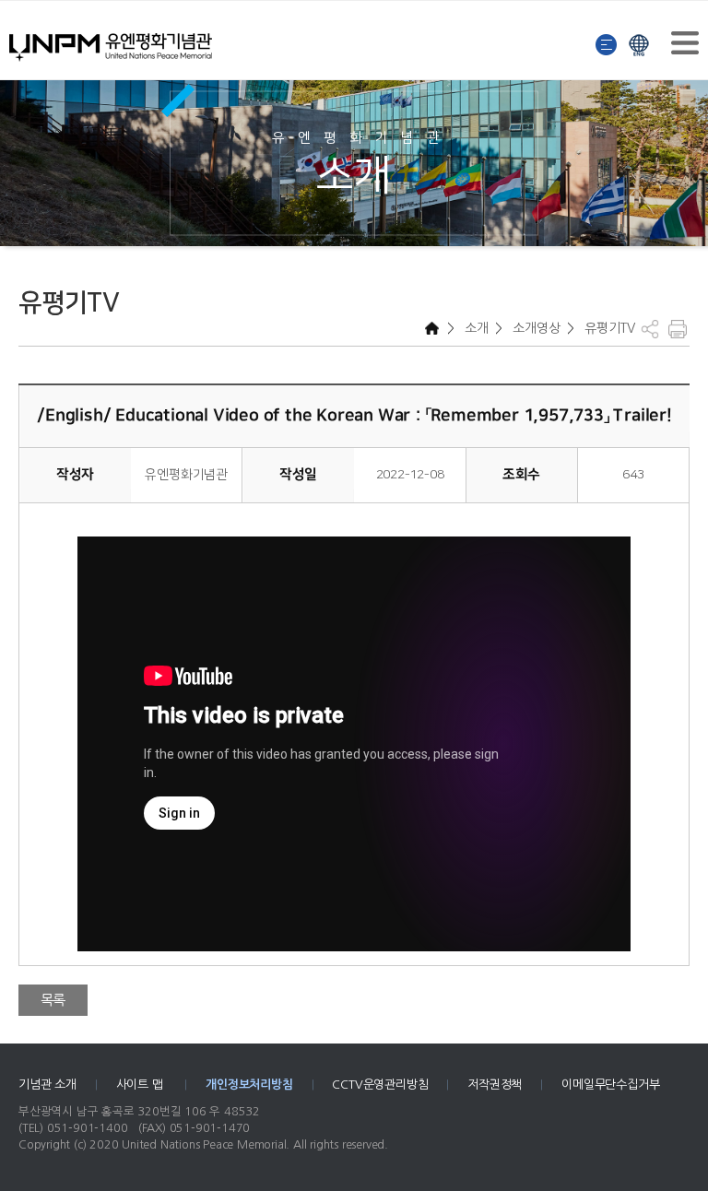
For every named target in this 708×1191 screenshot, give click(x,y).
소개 (474, 328)
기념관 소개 (47, 1085)
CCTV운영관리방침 (380, 1085)
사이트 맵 (141, 1085)
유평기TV (608, 328)
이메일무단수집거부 (610, 1085)
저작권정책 (494, 1085)
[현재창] (639, 43)
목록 (53, 1000)
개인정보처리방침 (249, 1085)
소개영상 (535, 328)
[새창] (607, 43)
